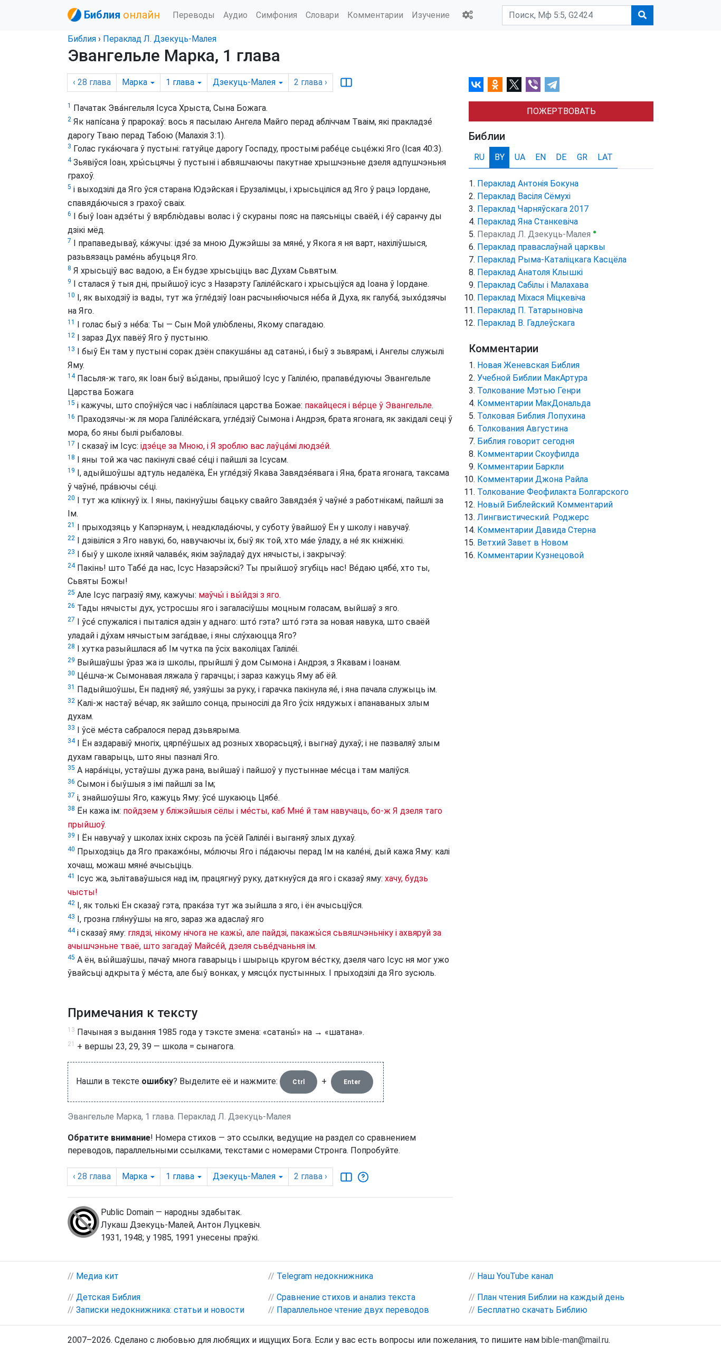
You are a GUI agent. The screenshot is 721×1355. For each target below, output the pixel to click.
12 (71, 335)
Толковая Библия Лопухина (531, 416)
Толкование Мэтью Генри (529, 390)
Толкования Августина (522, 429)
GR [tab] (582, 157)
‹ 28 (92, 82)
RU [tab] (479, 157)
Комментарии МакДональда (534, 403)
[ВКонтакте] (476, 84)
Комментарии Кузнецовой (530, 555)
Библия (82, 39)
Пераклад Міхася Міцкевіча (531, 298)
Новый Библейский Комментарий (545, 505)
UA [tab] (520, 157)
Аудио (235, 15)
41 (71, 876)
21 (71, 525)
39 (71, 835)
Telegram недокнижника (325, 1276)
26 (71, 605)
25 (71, 592)
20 (71, 498)
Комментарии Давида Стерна (536, 530)
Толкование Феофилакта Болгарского (553, 492)
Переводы (194, 15)
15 (71, 403)
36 (71, 781)
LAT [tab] (605, 157)
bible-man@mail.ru (575, 1340)
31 (71, 687)
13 (71, 349)
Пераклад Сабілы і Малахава (533, 285)
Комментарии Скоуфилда (528, 454)
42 (71, 903)
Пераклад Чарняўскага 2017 (533, 209)
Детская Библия (108, 1297)
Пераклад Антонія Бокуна (527, 183)
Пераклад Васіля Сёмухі (524, 196)
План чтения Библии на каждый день (550, 1297)
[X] (514, 84)
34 (71, 741)
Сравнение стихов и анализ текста (346, 1297)
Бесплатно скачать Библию (532, 1310)
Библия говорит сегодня (525, 441)
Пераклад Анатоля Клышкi (530, 272)
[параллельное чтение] (346, 82)
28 (71, 646)
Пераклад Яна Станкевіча (527, 222)
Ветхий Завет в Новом (522, 543)
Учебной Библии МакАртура (532, 378)
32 (71, 700)
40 (71, 849)
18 (71, 457)
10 (71, 295)
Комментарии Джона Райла (532, 479)
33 (71, 727)
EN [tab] (540, 157)
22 (71, 538)
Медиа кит (97, 1276)
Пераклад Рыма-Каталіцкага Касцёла (552, 260)
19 (71, 470)
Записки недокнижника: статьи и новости (160, 1310)
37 (71, 795)
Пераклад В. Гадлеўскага (526, 323)
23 (71, 552)
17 (71, 443)
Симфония (276, 15)
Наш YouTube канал (515, 1276)
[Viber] (533, 84)
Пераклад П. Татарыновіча (530, 310)
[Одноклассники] (495, 84)
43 (71, 916)
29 (71, 660)
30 (71, 673)
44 (71, 930)
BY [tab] (500, 157)
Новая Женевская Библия (528, 365)
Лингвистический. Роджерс (533, 517)
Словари (322, 15)
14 (71, 376)
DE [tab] (561, 157)
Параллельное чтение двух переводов (353, 1310)
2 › (310, 82)
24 (71, 565)
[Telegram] (552, 84)
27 (71, 619)
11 (71, 322)
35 (71, 767)
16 (71, 416)
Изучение (431, 15)
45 (71, 957)
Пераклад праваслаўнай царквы (541, 247)
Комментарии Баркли (520, 467)
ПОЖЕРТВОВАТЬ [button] (561, 111)
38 (71, 808)
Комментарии (375, 15)
